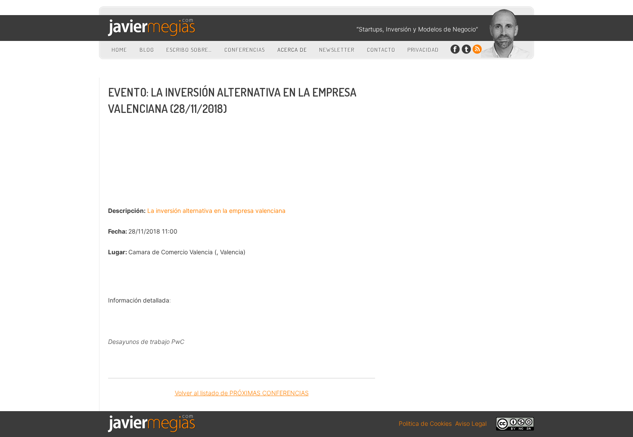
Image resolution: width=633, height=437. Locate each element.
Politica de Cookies (425, 423)
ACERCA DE (292, 49)
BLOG (147, 49)
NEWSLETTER (336, 49)
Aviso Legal (471, 423)
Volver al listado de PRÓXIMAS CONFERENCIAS (242, 392)
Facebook (455, 49)
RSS (477, 49)
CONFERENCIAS (244, 49)
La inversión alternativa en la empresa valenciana (216, 210)
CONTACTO (381, 49)
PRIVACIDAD (423, 49)
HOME (119, 49)
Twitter (466, 49)
